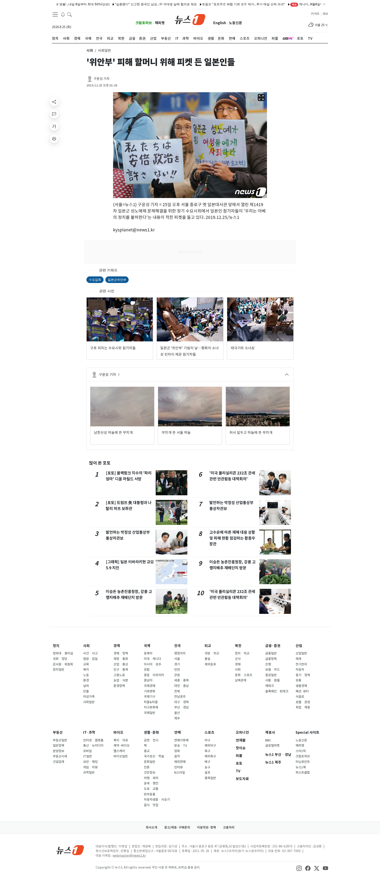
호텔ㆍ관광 (303, 702)
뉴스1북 (301, 767)
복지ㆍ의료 (120, 740)
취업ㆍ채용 (303, 707)
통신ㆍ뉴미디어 (93, 746)
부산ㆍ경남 (181, 707)
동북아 (148, 653)
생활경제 (301, 686)
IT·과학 (89, 732)
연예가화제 (181, 740)
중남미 (148, 680)
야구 (207, 740)
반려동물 (149, 794)
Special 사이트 (307, 732)
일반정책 (58, 746)
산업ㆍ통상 (120, 664)
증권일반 (271, 675)
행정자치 (180, 653)
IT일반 (87, 756)
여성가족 (89, 697)
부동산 (58, 732)
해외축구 (210, 756)
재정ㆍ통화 (120, 659)
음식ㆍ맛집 (151, 805)
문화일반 (149, 762)
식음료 (300, 697)
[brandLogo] (190, 19)
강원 (177, 675)
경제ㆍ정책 (120, 653)
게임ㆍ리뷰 (90, 767)
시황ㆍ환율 (272, 680)
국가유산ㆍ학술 (154, 756)
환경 (86, 680)
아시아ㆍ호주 (152, 664)
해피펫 (160, 23)
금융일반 (271, 653)
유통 (298, 680)
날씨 (86, 686)
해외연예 (180, 762)
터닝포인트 (303, 762)
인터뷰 (178, 767)
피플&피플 (151, 702)
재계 (298, 659)
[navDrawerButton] (55, 14)
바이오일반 (120, 756)
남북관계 (240, 680)
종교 (147, 751)
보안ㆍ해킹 (90, 762)
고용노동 (119, 675)
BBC (268, 740)
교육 (86, 664)
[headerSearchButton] (69, 14)
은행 (268, 664)
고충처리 (228, 827)
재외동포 (210, 664)
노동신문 (235, 23)
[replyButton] (54, 114)
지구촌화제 (151, 707)
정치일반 (58, 670)
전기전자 (301, 664)
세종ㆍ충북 (181, 680)
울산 (177, 713)
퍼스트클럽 (303, 773)
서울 (177, 659)
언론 (147, 767)
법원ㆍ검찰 (90, 659)
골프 (207, 773)
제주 (177, 718)
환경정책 (119, 686)
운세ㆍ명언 (151, 783)
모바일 (87, 751)
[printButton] (54, 138)
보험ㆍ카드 (272, 670)
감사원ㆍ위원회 (63, 664)
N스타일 (179, 773)
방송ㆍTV (180, 746)
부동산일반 (60, 740)
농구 (207, 767)
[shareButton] (54, 101)
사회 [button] (89, 50)
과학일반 (89, 773)
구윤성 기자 (101, 79)
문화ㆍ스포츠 (243, 675)
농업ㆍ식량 (120, 680)
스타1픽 (301, 751)
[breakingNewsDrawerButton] (63, 14)
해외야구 (210, 746)
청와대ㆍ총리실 (63, 653)
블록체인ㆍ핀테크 (276, 691)
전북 (177, 691)
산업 (299, 645)
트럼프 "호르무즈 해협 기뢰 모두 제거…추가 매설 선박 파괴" (224, 4)
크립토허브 (143, 23)
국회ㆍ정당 (60, 659)
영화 (177, 751)
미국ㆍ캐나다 (152, 659)
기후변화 (149, 691)
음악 (177, 756)
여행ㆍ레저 (151, 778)
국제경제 (149, 686)
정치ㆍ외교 (242, 653)
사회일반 (89, 702)
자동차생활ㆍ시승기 (157, 800)
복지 (86, 670)
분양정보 (58, 751)
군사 (238, 659)
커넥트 (315, 14)
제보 (325, 14)
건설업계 (58, 762)
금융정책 (271, 659)
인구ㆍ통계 (120, 670)
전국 (177, 645)
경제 (116, 645)
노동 (86, 675)
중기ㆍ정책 (303, 675)
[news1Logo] (70, 850)
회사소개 (151, 827)
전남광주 (180, 697)
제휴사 (270, 732)
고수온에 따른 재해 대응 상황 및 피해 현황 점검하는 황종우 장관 (232, 538)
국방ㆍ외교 (212, 653)
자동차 (300, 670)
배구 (207, 762)
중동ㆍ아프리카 (154, 675)
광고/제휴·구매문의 (177, 827)
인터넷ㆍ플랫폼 (93, 740)
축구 (207, 751)
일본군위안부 (117, 279)
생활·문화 (151, 732)
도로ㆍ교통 (151, 789)
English (219, 23)
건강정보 (149, 773)
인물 (86, 691)
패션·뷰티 (302, 691)
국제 (147, 645)
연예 (177, 732)
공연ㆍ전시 (151, 740)
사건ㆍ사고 (90, 653)
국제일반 (149, 713)
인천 (177, 670)
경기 (177, 664)
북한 (238, 645)
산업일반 (301, 653)
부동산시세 (60, 756)
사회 (86, 645)
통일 (207, 659)
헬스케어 (119, 751)
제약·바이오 (121, 746)
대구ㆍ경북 (181, 702)
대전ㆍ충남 (181, 686)
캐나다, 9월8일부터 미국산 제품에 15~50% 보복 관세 (313, 4)
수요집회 (95, 279)
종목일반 (210, 778)
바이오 (118, 732)
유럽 (147, 670)
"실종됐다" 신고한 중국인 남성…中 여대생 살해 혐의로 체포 (136, 4)
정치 (56, 645)
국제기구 (149, 697)
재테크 (269, 686)
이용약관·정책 (206, 827)
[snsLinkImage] (299, 868)
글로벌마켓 (272, 746)
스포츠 (209, 732)
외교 (208, 645)
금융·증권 (272, 645)
